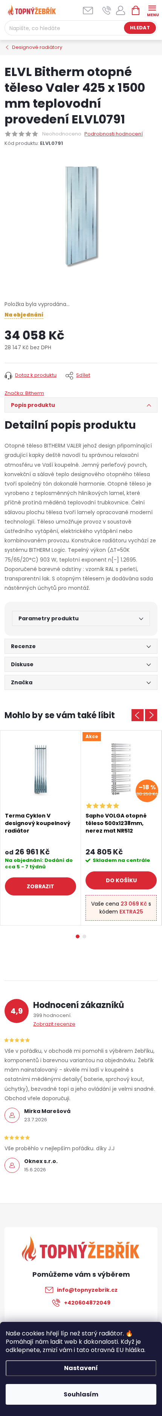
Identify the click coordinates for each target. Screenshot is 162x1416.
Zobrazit (40, 886)
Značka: (24, 393)
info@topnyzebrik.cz (87, 1290)
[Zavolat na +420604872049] (107, 10)
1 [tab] (77, 936)
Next (151, 715)
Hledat (140, 27)
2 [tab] (84, 936)
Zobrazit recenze (54, 1024)
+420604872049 (87, 1302)
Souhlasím (81, 1394)
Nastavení (81, 1368)
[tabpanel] (40, 828)
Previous (137, 715)
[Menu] (152, 10)
